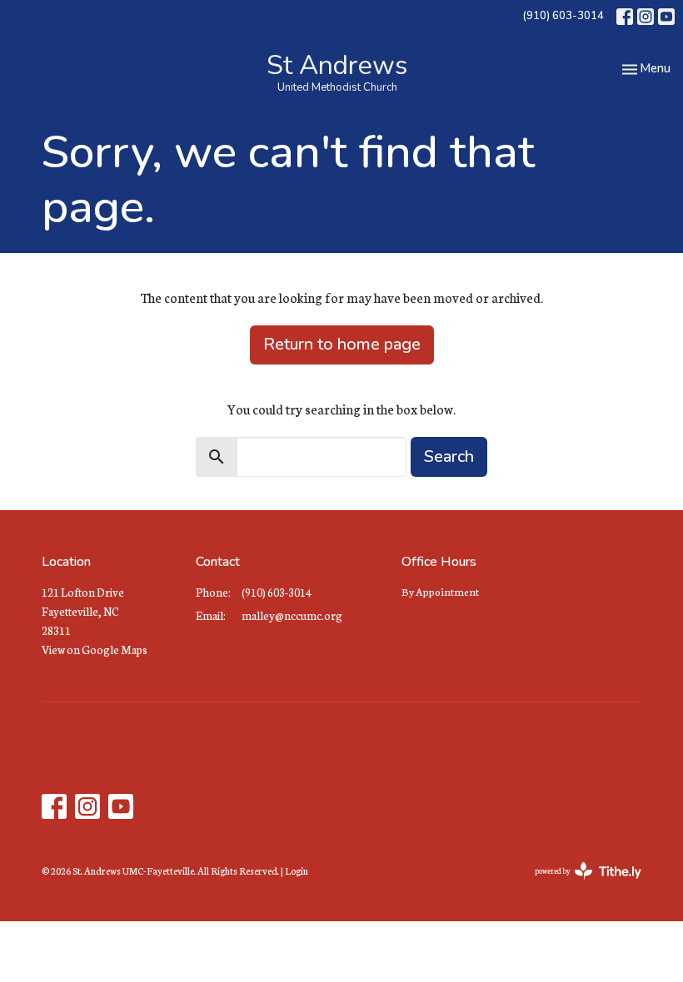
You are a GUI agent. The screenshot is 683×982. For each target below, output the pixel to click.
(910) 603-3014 (563, 15)
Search (449, 456)
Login (296, 870)
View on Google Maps (94, 649)
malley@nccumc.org (292, 615)
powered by (578, 885)
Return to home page (342, 344)
